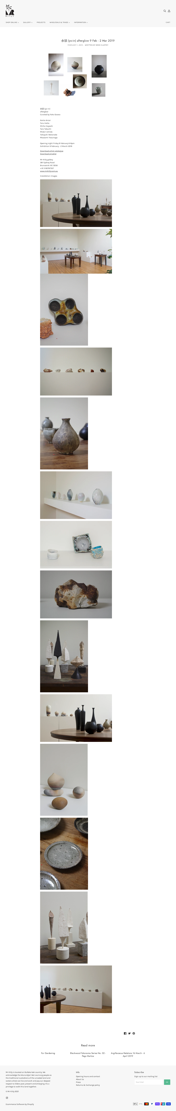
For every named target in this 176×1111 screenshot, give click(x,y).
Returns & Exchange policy (88, 1085)
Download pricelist (48, 154)
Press (78, 1082)
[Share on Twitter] (129, 1033)
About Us (80, 1079)
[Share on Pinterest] (134, 1033)
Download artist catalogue (51, 151)
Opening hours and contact (88, 1076)
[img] (165, 10)
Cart (168, 22)
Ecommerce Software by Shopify (20, 1104)
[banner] (10, 10)
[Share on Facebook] (125, 1033)
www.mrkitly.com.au (49, 171)
